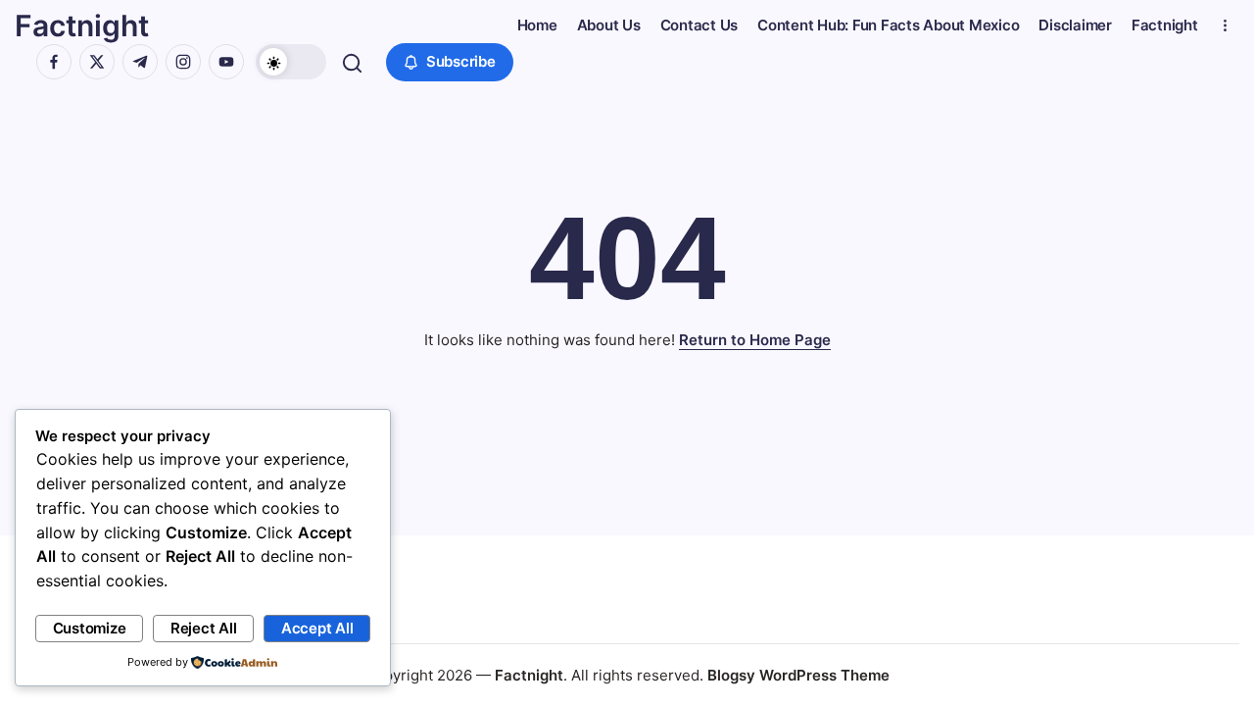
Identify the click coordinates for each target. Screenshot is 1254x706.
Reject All (203, 628)
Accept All (317, 628)
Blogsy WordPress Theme (798, 675)
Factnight (82, 25)
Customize (89, 628)
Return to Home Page (755, 339)
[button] (291, 61)
